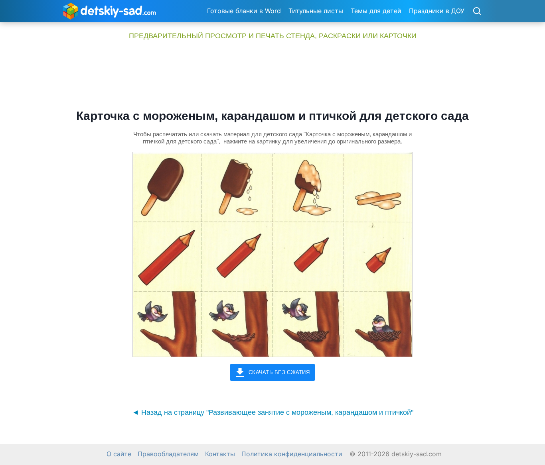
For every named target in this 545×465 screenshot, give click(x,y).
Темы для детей (376, 11)
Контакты (220, 454)
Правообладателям (168, 454)
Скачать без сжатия (279, 372)
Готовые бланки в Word (244, 11)
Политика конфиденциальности (291, 454)
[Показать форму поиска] (477, 11)
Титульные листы (315, 11)
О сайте (119, 454)
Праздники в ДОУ (436, 11)
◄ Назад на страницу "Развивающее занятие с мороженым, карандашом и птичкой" (272, 412)
